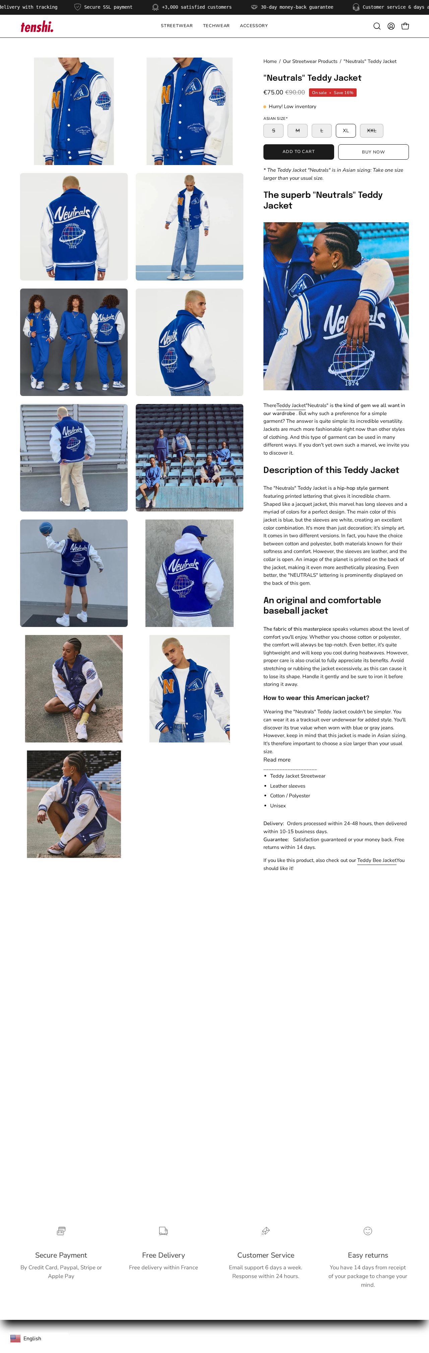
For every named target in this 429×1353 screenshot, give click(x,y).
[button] (216, 26)
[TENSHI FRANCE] (37, 26)
